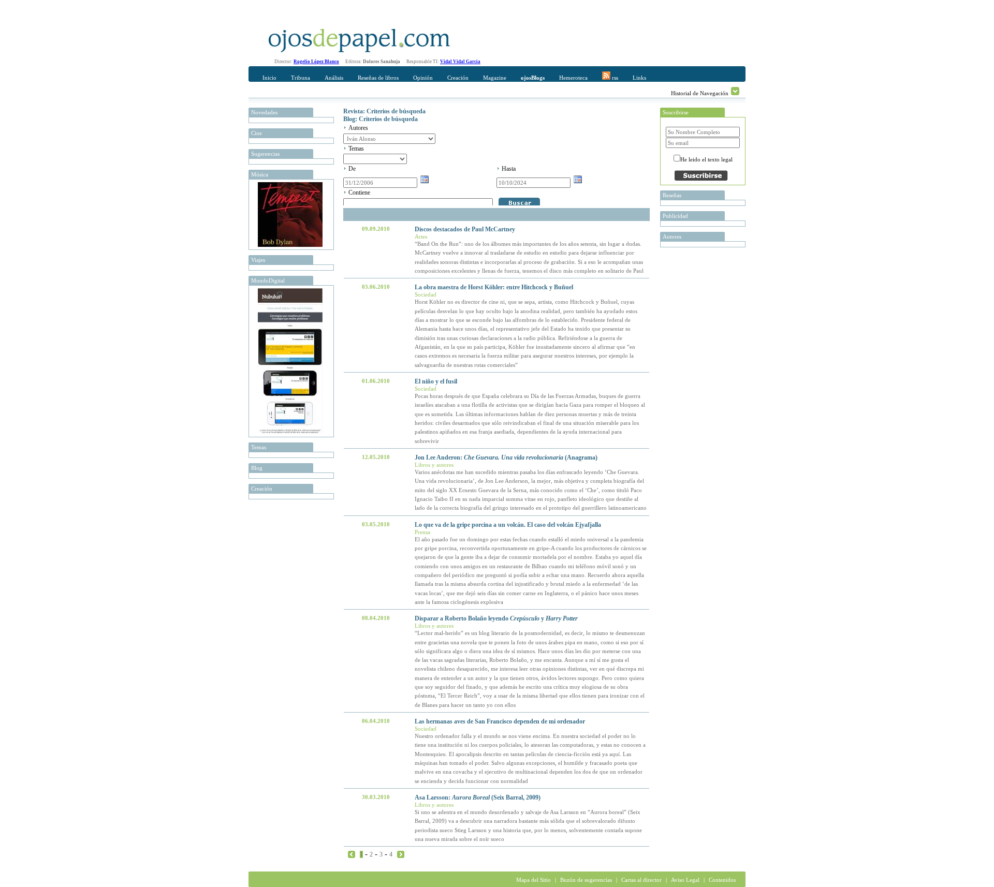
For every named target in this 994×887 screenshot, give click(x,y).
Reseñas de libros (378, 78)
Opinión (423, 78)
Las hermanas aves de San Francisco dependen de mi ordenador (500, 721)
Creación (458, 78)
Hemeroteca (573, 78)
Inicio (269, 78)
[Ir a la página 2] (400, 854)
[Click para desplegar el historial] (735, 91)
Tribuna (300, 78)
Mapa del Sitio (533, 880)
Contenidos (722, 880)
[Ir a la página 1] (351, 854)
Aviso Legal (685, 880)
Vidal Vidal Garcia (460, 61)
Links (639, 78)
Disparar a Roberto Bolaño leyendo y (496, 618)
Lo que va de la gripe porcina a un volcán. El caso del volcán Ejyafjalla (508, 524)
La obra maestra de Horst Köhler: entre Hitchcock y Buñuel (494, 287)
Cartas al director (641, 880)
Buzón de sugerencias (586, 880)
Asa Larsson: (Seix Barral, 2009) (477, 797)
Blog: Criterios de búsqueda (380, 119)
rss (614, 78)
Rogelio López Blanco (316, 61)
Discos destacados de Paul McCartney (465, 229)
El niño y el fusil (436, 381)
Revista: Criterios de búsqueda (384, 111)
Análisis (334, 78)
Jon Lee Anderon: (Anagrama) (506, 457)
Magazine (494, 78)
